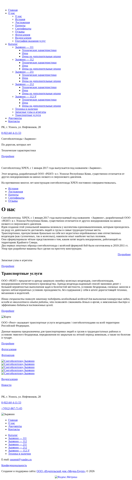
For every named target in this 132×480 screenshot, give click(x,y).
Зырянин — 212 (24, 84)
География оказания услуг (30, 40)
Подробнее (7, 156)
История (20, 19)
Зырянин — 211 (24, 71)
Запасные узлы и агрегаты (30, 112)
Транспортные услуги (28, 115)
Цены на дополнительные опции (41, 56)
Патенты (20, 25)
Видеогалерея (23, 37)
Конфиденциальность (14, 465)
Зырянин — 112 (24, 59)
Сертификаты (23, 28)
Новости (6, 385)
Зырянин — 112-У (25, 96)
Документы (15, 118)
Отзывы (20, 31)
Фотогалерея (22, 34)
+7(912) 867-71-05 (11, 408)
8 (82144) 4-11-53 (11, 132)
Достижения (22, 22)
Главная (13, 10)
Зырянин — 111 (24, 47)
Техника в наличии (26, 108)
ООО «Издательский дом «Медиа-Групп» (61, 471)
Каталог (13, 44)
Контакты (14, 121)
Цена (25, 53)
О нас (11, 13)
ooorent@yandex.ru (21, 459)
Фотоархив (7, 355)
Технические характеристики (39, 50)
